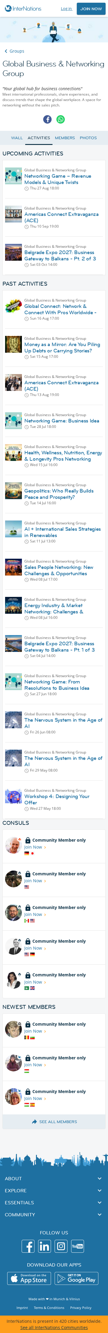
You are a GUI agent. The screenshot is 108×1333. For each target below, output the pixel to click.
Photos (88, 137)
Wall (17, 137)
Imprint (22, 1307)
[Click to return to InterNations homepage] (23, 8)
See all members (58, 1121)
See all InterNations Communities (54, 1327)
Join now (91, 8)
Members (65, 137)
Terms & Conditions (49, 1307)
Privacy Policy (81, 1307)
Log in (67, 8)
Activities (39, 137)
